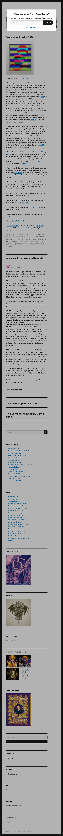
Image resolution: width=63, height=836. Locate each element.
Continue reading (31, 27)
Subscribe (48, 22)
